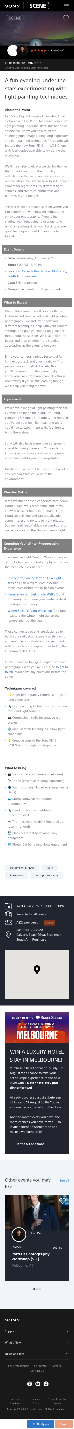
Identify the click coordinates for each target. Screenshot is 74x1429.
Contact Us (37, 1370)
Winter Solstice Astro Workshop (30, 610)
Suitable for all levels (22, 867)
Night (49, 867)
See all (64, 1180)
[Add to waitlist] (66, 18)
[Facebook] (46, 1384)
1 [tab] (34, 1289)
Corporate (40, 1365)
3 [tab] (39, 1289)
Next (67, 1238)
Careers (56, 1365)
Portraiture (16, 875)
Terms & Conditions (30, 1144)
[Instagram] (29, 1384)
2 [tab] (37, 1289)
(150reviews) (56, 50)
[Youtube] (38, 1384)
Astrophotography (47, 875)
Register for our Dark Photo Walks (31, 594)
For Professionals (18, 1365)
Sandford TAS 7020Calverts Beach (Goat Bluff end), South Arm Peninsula (38, 934)
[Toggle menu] (66, 5)
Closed (49, 922)
